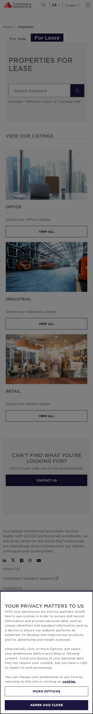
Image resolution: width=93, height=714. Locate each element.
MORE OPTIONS (46, 691)
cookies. (69, 681)
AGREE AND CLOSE (46, 705)
